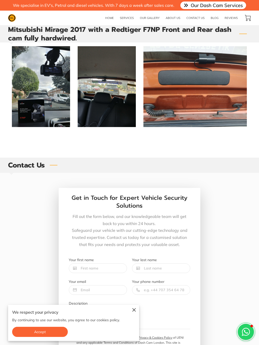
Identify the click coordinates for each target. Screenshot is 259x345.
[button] (246, 332)
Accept (40, 332)
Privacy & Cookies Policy (155, 337)
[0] (248, 18)
